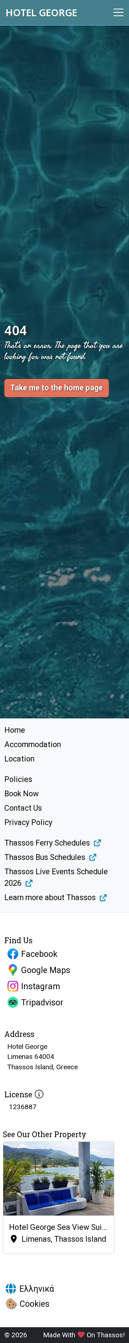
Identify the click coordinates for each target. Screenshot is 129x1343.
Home (14, 730)
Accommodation (32, 744)
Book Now (21, 793)
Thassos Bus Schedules (44, 857)
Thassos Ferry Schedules (47, 842)
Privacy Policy (28, 822)
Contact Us (23, 808)
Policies (18, 779)
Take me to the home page (56, 387)
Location (19, 758)
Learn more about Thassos (50, 897)
